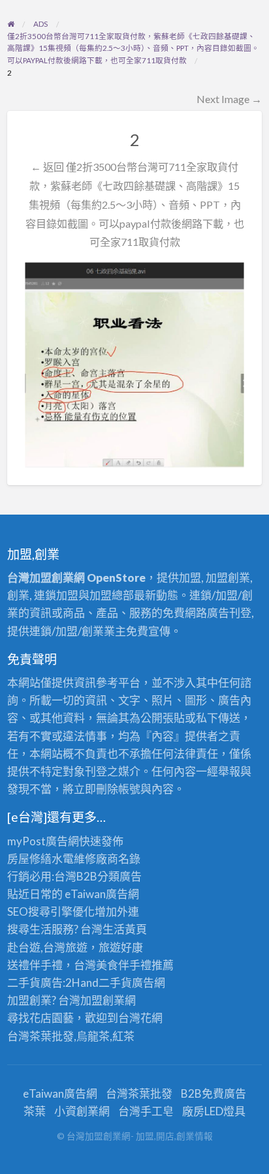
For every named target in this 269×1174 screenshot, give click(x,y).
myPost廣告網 (43, 841)
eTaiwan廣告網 (102, 894)
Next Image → (229, 99)
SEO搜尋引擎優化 (51, 911)
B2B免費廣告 (213, 1093)
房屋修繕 (29, 858)
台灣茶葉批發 (40, 1036)
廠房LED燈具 (213, 1111)
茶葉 (35, 1111)
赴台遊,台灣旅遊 (47, 947)
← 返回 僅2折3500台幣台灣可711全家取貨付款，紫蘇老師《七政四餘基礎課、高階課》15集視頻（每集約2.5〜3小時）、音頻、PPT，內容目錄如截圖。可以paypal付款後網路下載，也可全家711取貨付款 (134, 204)
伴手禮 (134, 965)
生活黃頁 (125, 929)
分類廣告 (119, 876)
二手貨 (115, 982)
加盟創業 (102, 1000)
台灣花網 (140, 1018)
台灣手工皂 (146, 1111)
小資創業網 (82, 1111)
